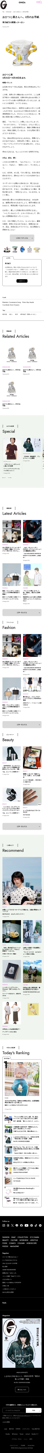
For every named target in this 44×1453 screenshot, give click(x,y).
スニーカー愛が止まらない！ (10, 1257)
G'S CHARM (34, 1237)
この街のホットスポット (9, 1289)
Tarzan (21, 1434)
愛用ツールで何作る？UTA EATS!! (11, 1282)
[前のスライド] (4, 477)
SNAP (13, 1237)
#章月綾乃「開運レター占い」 (28, 314)
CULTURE (14, 1240)
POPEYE (18, 1429)
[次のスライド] (7, 477)
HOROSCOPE (32, 1243)
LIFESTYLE (34, 1240)
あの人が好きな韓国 (8, 1292)
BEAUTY (5, 1240)
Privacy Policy (31, 1445)
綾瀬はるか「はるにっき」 (9, 1273)
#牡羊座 (4, 314)
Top (3, 11)
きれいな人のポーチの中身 (9, 1263)
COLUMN (21, 1243)
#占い (11, 314)
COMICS (12, 1243)
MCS (30, 1439)
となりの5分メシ (7, 1279)
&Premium (15, 1434)
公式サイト (22, 281)
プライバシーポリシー (23, 1415)
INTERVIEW (24, 1240)
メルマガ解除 (6, 1422)
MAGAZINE (14, 1246)
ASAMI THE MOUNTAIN (9, 1269)
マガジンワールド (14, 1445)
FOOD (4, 1243)
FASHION (5, 1237)
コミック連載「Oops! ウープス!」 (11, 1276)
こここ (25, 1439)
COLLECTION (23, 1237)
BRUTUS (11, 1429)
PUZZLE (5, 1246)
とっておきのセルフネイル (9, 1260)
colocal (27, 1434)
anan (5, 1429)
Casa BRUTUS (36, 1429)
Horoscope (8, 11)
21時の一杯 (5, 1286)
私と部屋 (4, 1266)
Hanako (8, 1434)
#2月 (16, 314)
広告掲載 (23, 1445)
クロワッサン (26, 1429)
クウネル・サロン (17, 1439)
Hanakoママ (35, 1434)
